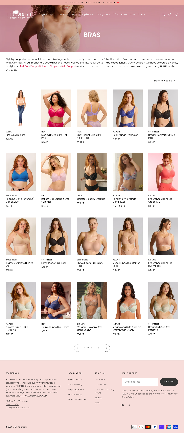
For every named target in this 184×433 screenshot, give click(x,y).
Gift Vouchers (120, 14)
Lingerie (43, 14)
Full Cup (24, 66)
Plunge (34, 66)
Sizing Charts (75, 379)
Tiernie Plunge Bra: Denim (55, 327)
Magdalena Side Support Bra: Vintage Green (127, 328)
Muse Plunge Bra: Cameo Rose (126, 264)
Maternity (64, 14)
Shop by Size (87, 14)
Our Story (100, 379)
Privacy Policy (75, 394)
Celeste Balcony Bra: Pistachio (17, 328)
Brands (141, 14)
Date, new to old (163, 80)
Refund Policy (75, 384)
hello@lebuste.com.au (17, 407)
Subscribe (169, 382)
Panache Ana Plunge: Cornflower (125, 200)
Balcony (44, 66)
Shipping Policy (76, 389)
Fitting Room (103, 14)
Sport (53, 14)
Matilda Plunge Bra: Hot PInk (54, 136)
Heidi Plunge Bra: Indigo (125, 135)
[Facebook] (125, 405)
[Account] (163, 14)
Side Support (68, 66)
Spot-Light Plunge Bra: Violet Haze (89, 136)
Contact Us (101, 384)
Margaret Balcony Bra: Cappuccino (89, 328)
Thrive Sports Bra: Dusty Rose (90, 264)
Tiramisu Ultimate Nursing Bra (19, 264)
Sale (132, 14)
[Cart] (176, 14)
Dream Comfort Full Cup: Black (162, 136)
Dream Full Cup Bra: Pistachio (159, 328)
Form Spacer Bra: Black (53, 263)
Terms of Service (77, 399)
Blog (97, 402)
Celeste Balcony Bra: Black (91, 199)
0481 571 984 (12, 404)
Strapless (55, 66)
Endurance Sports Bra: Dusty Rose (160, 264)
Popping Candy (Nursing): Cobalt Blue (20, 200)
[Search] (170, 14)
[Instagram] (131, 405)
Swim (74, 14)
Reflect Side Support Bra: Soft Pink (55, 200)
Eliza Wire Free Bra (15, 135)
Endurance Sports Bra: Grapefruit (160, 200)
